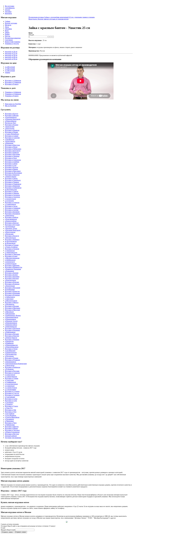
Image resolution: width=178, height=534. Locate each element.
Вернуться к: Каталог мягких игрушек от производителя (48, 19)
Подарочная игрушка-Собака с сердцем (42, 17)
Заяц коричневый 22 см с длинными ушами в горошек (75, 17)
